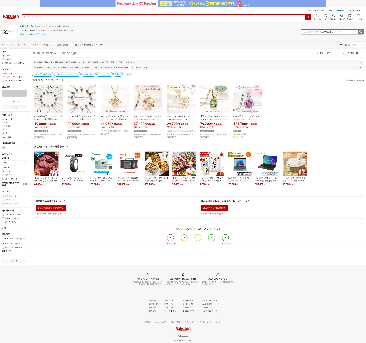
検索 (15, 107)
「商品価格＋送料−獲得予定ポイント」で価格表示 (50, 53)
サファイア (6, 129)
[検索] (308, 17)
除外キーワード (8, 251)
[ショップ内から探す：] (360, 32)
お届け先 (5, 158)
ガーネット (6, 133)
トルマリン (6, 126)
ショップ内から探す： (311, 32)
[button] (356, 11)
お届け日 (5, 168)
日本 (4, 148)
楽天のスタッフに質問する (214, 208)
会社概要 (22, 34)
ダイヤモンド (7, 119)
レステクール (26, 26)
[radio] (3, 56)
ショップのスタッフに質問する (51, 208)
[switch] (25, 184)
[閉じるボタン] (360, 62)
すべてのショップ (8, 45)
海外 (10, 154)
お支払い (31, 34)
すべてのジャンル (9, 74)
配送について (41, 34)
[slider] (2, 97)
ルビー (4, 123)
